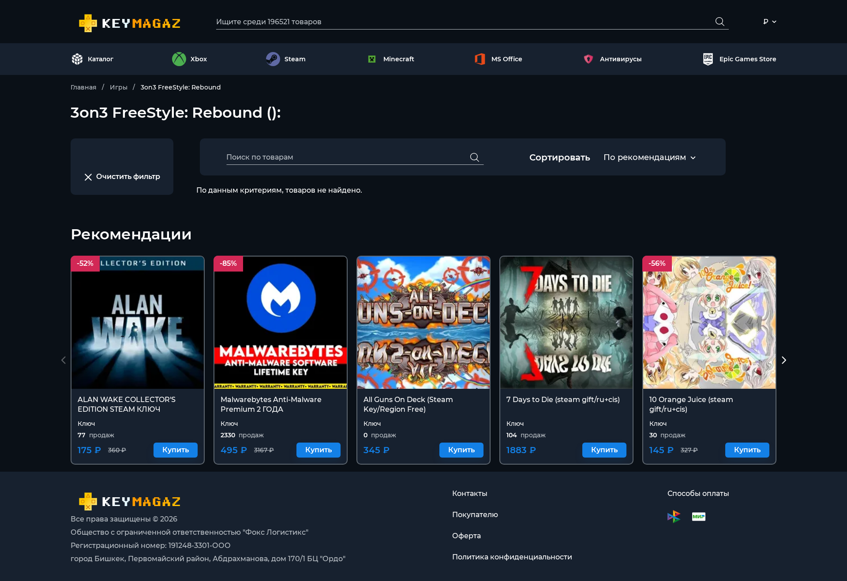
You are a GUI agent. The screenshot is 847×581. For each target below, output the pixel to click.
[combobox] (644, 158)
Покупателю (475, 514)
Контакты (469, 493)
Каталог (100, 59)
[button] (784, 360)
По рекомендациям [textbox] (644, 157)
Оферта (466, 536)
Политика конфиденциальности (512, 557)
